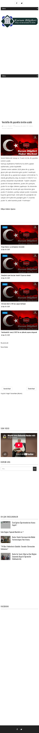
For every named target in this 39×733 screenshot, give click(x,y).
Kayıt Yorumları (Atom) (14, 393)
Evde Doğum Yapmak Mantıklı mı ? (12, 532)
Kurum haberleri (7, 128)
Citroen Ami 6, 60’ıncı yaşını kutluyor (13, 304)
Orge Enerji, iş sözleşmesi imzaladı (12, 247)
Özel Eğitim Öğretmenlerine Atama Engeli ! (23, 523)
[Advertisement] (19, 52)
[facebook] (17, 3)
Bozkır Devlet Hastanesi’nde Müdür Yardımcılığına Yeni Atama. (23, 538)
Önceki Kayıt (31, 389)
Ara (35, 469)
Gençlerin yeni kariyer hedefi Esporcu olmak (16, 275)
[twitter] (22, 3)
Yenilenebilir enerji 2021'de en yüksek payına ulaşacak (19, 332)
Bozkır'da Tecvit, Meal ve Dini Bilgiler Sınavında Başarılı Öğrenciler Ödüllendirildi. (24, 556)
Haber (31, 126)
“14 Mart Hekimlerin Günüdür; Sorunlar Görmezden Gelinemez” (18, 547)
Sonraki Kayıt (7, 389)
